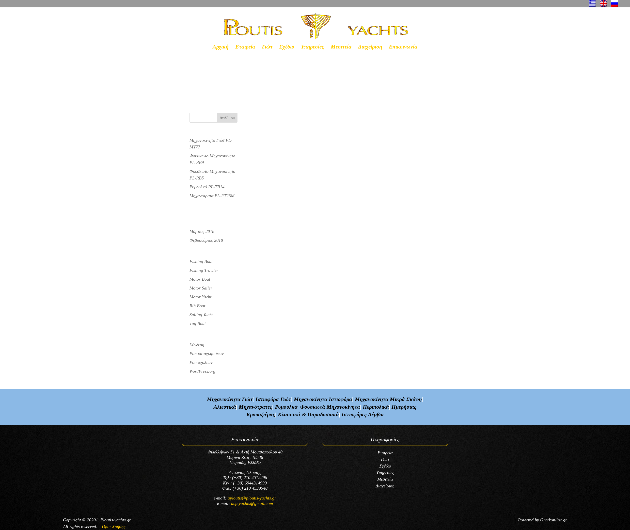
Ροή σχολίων (201, 362)
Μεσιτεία (341, 47)
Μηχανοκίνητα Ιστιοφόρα (323, 399)
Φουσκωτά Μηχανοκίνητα (330, 407)
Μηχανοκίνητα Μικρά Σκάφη (388, 399)
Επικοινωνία (403, 47)
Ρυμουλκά (286, 407)
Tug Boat (197, 323)
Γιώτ (267, 47)
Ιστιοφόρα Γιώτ (273, 399)
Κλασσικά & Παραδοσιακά (308, 414)
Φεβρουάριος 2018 (206, 240)
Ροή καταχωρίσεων (206, 353)
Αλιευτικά (225, 407)
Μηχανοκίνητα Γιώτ (230, 399)
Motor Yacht (200, 296)
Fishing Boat (201, 261)
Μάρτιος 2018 (201, 231)
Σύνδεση (196, 344)
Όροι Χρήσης (113, 526)
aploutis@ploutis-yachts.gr (252, 498)
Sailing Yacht (201, 314)
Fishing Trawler (203, 270)
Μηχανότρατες (255, 407)
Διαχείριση (370, 47)
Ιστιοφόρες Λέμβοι (363, 414)
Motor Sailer (200, 288)
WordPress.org (202, 371)
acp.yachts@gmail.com (252, 503)
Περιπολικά (376, 407)
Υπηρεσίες (312, 47)
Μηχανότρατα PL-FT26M (212, 195)
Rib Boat (197, 305)
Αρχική (221, 47)
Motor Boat (199, 279)
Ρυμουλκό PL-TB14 (208, 78)
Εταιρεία (245, 47)
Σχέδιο (286, 47)
